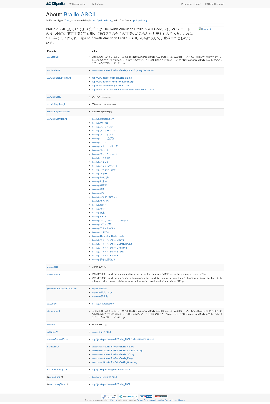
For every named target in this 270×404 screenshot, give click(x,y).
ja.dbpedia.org (140, 20)
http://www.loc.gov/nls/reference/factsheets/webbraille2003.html (123, 89)
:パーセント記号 (103, 169)
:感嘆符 (99, 185)
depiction (53, 346)
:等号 (98, 208)
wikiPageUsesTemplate (62, 288)
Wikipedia (113, 400)
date (52, 266)
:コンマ (99, 142)
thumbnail (53, 70)
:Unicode (100, 122)
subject (52, 303)
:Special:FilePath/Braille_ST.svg (113, 354)
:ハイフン (100, 161)
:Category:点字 (103, 118)
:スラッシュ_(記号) (105, 153)
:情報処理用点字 (103, 259)
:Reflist (99, 288)
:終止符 (99, 212)
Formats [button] (99, 3)
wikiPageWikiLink (57, 118)
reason (53, 274)
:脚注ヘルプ (102, 292)
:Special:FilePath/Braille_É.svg (112, 358)
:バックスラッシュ (105, 165)
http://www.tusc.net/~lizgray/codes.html (111, 85)
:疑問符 (99, 204)
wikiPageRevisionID (58, 111)
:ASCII (99, 216)
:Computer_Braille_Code (108, 235)
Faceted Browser (192, 3)
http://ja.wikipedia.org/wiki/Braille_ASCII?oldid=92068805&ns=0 (123, 339)
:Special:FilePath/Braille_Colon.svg (114, 362)
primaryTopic (57, 384)
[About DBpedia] (55, 4)
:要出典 (100, 296)
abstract (52, 56)
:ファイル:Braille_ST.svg (108, 251)
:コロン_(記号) (103, 138)
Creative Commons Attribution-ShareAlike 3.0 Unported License (161, 400)
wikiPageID (54, 96)
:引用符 (99, 181)
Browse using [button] (79, 3)
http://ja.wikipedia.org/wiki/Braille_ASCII (111, 369)
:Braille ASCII (101, 331)
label (51, 324)
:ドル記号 (100, 232)
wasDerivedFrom (57, 339)
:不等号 (99, 173)
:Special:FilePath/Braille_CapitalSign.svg (117, 350)
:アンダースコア (103, 130)
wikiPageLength (56, 104)
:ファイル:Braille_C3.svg (108, 239)
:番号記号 (100, 200)
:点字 (98, 193)
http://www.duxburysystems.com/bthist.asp (113, 81)
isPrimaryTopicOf (57, 369)
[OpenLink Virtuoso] (109, 396)
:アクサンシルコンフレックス (110, 220)
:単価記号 (100, 177)
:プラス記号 (101, 224)
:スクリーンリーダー (106, 146)
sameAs (52, 331)
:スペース (100, 150)
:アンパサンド (102, 134)
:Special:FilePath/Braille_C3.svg (113, 346)
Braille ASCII (79, 14)
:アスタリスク (102, 126)
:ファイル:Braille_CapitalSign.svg (112, 243)
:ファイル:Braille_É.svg (107, 255)
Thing (67, 20)
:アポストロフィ (103, 228)
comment (53, 310)
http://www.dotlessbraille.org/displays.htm (112, 77)
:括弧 (98, 189)
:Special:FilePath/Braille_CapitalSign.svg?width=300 (123, 70)
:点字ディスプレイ (105, 196)
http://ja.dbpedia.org (102, 20)
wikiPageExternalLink (59, 77)
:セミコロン (101, 157)
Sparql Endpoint (216, 3)
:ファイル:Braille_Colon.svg (109, 247)
